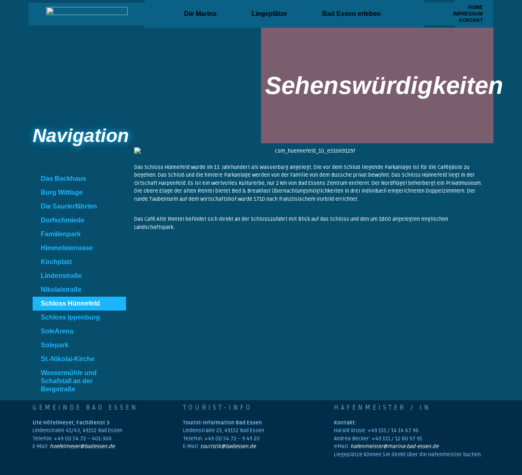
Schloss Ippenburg (70, 317)
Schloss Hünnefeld (70, 303)
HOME (475, 7)
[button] (202, 14)
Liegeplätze (269, 13)
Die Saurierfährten (69, 206)
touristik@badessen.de (228, 446)
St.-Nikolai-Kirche (68, 358)
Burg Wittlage (62, 192)
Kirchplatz (56, 261)
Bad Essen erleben (351, 13)
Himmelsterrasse (67, 247)
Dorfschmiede (62, 220)
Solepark (55, 345)
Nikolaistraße (61, 289)
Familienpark (61, 234)
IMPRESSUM (471, 14)
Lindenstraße (61, 275)
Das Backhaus (63, 178)
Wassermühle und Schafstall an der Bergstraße (69, 381)
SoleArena (57, 331)
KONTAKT (471, 20)
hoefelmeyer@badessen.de (82, 446)
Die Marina (200, 13)
